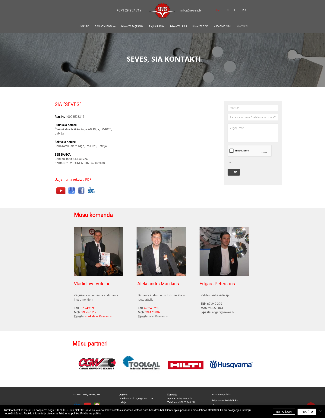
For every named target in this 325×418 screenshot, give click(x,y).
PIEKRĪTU (307, 411)
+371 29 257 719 (129, 10)
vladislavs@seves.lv (98, 316)
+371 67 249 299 (186, 402)
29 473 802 (152, 312)
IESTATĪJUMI (284, 411)
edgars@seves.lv (223, 312)
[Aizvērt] (320, 411)
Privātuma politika (221, 394)
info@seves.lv (191, 10)
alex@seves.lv (158, 316)
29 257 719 (88, 312)
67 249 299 (88, 308)
